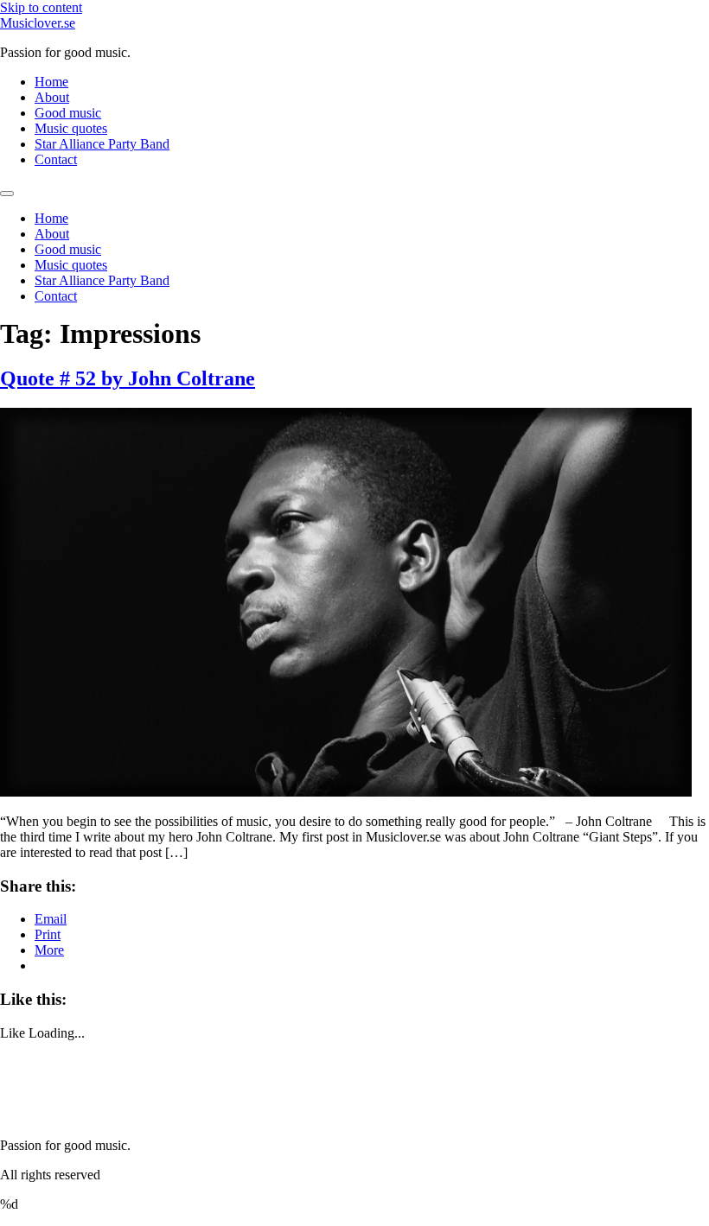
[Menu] (7, 193)
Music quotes (71, 128)
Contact (56, 159)
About (52, 97)
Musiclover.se (37, 23)
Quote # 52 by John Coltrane (127, 378)
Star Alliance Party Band (102, 144)
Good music (68, 112)
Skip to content (41, 7)
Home (51, 81)
